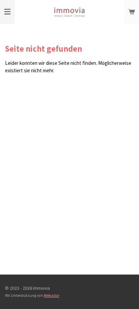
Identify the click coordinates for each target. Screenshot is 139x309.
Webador (51, 295)
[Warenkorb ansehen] (131, 12)
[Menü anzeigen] (7, 12)
